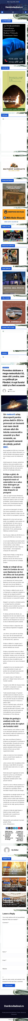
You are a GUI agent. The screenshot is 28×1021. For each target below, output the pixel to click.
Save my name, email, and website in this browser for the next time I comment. (14, 980)
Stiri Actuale (5, 367)
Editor (10, 389)
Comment (6, 922)
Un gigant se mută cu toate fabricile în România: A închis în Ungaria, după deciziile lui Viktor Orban (19, 836)
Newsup (23, 1012)
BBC (5, 447)
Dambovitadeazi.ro (14, 7)
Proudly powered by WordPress (9, 1012)
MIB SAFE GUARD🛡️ (11, 222)
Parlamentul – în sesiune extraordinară (12, 901)
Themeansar (14, 1014)
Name (5, 952)
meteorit (11, 414)
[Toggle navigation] (13, 12)
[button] (23, 12)
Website (5, 968)
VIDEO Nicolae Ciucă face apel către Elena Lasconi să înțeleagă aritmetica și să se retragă (9, 835)
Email (4, 960)
